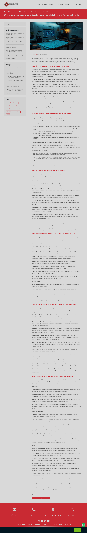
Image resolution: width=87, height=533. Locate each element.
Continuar (78, 530)
